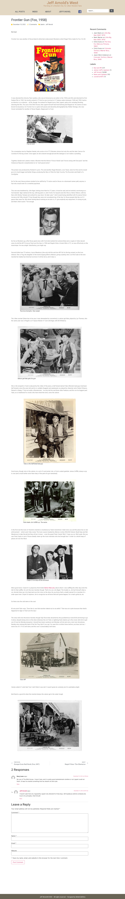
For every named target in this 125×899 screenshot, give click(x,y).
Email (13, 843)
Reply (18, 784)
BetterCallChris (80, 897)
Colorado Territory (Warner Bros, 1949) (102, 50)
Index (35, 12)
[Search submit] (112, 10)
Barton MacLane (49, 588)
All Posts (20, 12)
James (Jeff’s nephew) (101, 70)
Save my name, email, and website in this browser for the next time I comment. (40, 858)
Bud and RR (98, 68)
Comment (15, 812)
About (48, 12)
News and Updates (100, 74)
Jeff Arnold (49, 24)
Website (14, 850)
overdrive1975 (99, 77)
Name (13, 836)
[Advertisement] (49, 880)
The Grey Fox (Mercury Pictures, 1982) (102, 44)
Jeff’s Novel (65, 12)
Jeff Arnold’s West (62, 3)
